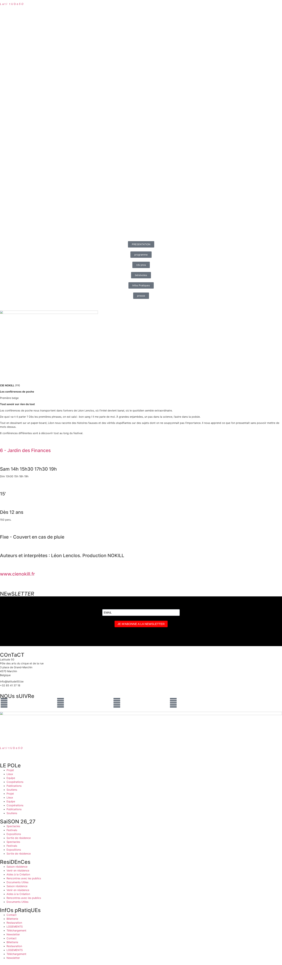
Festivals (12, 830)
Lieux (10, 774)
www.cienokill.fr (17, 574)
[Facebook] (4, 703)
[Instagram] (60, 703)
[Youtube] (117, 703)
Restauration (14, 922)
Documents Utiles (17, 882)
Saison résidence (17, 866)
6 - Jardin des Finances (25, 450)
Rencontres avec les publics (24, 878)
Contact (11, 914)
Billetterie (12, 918)
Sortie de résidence (19, 838)
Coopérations (15, 781)
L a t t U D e (11, 4)
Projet (10, 770)
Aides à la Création (18, 874)
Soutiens (12, 789)
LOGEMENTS (15, 926)
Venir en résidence (18, 870)
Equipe (11, 778)
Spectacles (13, 826)
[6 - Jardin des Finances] (4, 441)
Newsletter (13, 934)
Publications (14, 785)
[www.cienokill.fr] (4, 565)
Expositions (14, 834)
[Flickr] (173, 703)
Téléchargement (16, 930)
